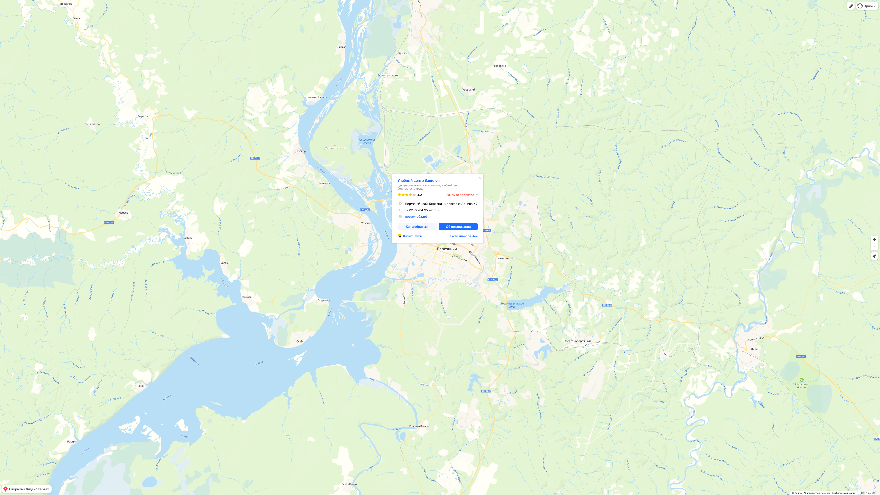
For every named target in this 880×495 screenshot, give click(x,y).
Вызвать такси (412, 236)
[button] (851, 6)
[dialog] (437, 208)
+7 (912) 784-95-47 (419, 210)
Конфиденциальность (843, 493)
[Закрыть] (479, 178)
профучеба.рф (416, 216)
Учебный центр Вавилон (419, 180)
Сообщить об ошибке (464, 236)
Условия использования (817, 493)
